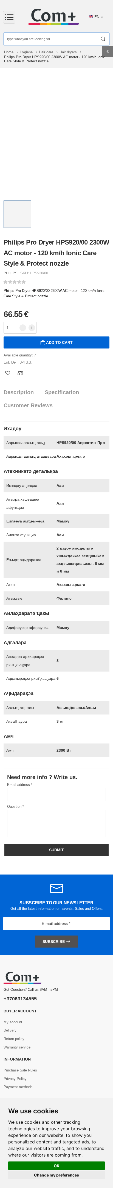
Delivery (10, 1030)
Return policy (14, 1039)
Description (19, 392)
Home (9, 52)
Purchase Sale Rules (20, 1070)
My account (13, 1022)
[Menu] (9, 17)
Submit (56, 850)
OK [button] (57, 1165)
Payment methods (18, 1087)
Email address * (19, 785)
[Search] (103, 39)
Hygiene (27, 52)
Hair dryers (69, 52)
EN (96, 17)
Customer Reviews (28, 405)
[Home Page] (53, 17)
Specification (62, 392)
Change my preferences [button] (56, 1175)
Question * (15, 806)
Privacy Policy (15, 1079)
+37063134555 (20, 998)
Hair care (46, 52)
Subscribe (54, 941)
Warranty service (17, 1047)
